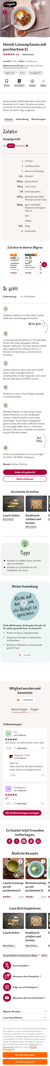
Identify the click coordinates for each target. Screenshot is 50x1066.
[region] (25, 1043)
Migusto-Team (22, 755)
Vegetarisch (10, 72)
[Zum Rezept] (13, 878)
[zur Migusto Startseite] (10, 3)
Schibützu (19, 787)
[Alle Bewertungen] (9, 54)
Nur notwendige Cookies (25, 1055)
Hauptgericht (35, 72)
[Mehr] (42, 748)
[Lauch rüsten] (13, 930)
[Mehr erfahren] (13, 517)
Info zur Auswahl (27, 146)
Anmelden (27, 655)
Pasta (22, 72)
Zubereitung (22, 119)
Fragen (34, 709)
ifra (16, 732)
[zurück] (5, 12)
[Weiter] (44, 264)
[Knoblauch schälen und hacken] (36, 930)
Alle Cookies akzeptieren (25, 1061)
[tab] (25, 1011)
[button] (8, 733)
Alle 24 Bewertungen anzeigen (22, 813)
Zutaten (9, 119)
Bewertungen (38, 119)
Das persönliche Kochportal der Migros (20, 955)
